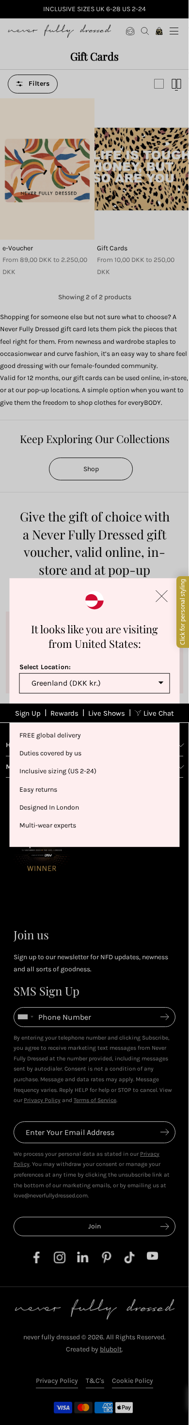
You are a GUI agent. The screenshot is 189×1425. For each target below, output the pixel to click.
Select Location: (45, 667)
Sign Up (28, 713)
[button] (162, 596)
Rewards (64, 713)
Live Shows (106, 713)
